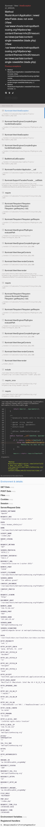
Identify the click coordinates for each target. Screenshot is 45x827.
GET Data (5, 487)
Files (3, 495)
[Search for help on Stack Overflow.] (13, 92)
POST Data (6, 491)
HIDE (14, 98)
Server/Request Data (10, 507)
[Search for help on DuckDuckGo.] (9, 92)
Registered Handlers (10, 820)
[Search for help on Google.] (6, 92)
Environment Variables (11, 816)
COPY (8, 98)
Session (4, 503)
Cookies (4, 499)
